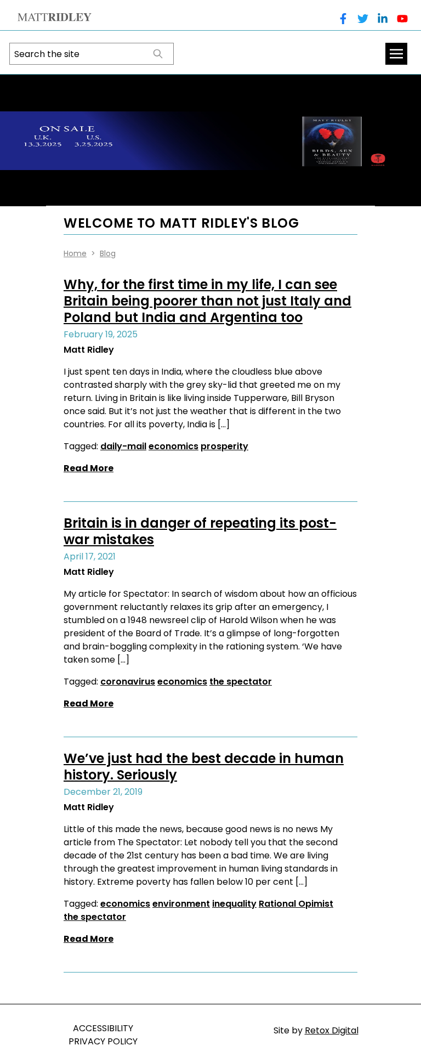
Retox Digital (332, 1030)
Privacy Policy (103, 1041)
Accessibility (103, 1028)
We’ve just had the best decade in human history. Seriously (204, 766)
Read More (88, 468)
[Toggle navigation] (396, 54)
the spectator (240, 681)
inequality (234, 903)
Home (75, 253)
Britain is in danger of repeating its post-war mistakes (200, 531)
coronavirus (127, 681)
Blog (108, 253)
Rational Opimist (296, 903)
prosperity (224, 446)
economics (173, 446)
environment (181, 903)
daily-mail (123, 446)
